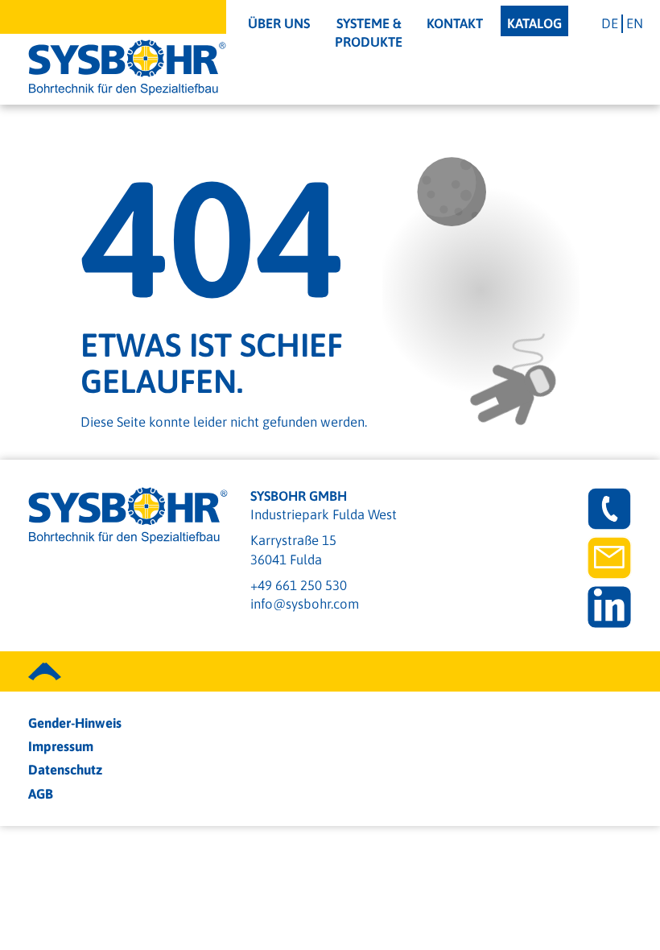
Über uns (279, 23)
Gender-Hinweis (75, 723)
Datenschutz (65, 770)
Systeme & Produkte (368, 33)
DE (609, 23)
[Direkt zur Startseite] (127, 67)
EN (634, 23)
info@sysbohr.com (304, 604)
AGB (40, 794)
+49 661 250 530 (298, 585)
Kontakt (455, 23)
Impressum (60, 746)
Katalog (534, 23)
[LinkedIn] (609, 607)
